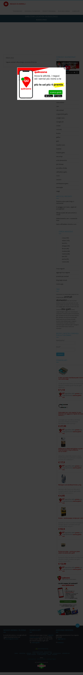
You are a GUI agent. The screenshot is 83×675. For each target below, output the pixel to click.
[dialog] (41, 83)
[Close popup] (65, 68)
